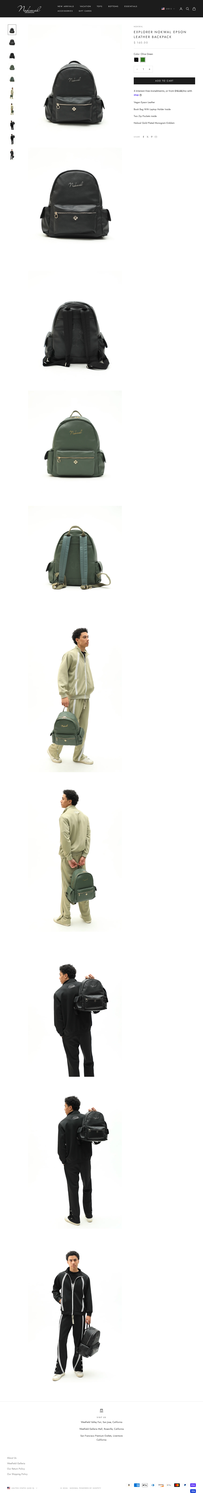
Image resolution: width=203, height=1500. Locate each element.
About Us (11, 1458)
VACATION (85, 6)
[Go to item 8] (12, 124)
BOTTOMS (113, 6)
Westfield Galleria (16, 1463)
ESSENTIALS (130, 6)
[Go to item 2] (12, 42)
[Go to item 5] (12, 79)
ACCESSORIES (65, 11)
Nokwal (138, 26)
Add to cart (164, 80)
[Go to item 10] (12, 154)
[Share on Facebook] (143, 137)
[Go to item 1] (12, 30)
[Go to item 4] (12, 67)
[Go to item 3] (12, 55)
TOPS (99, 6)
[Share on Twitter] (147, 137)
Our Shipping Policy (17, 1474)
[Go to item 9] (12, 139)
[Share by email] (156, 137)
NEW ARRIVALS (66, 6)
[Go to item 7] (12, 108)
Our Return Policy (16, 1468)
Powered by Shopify (90, 1488)
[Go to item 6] (12, 93)
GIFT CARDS (85, 11)
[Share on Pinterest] (152, 137)
